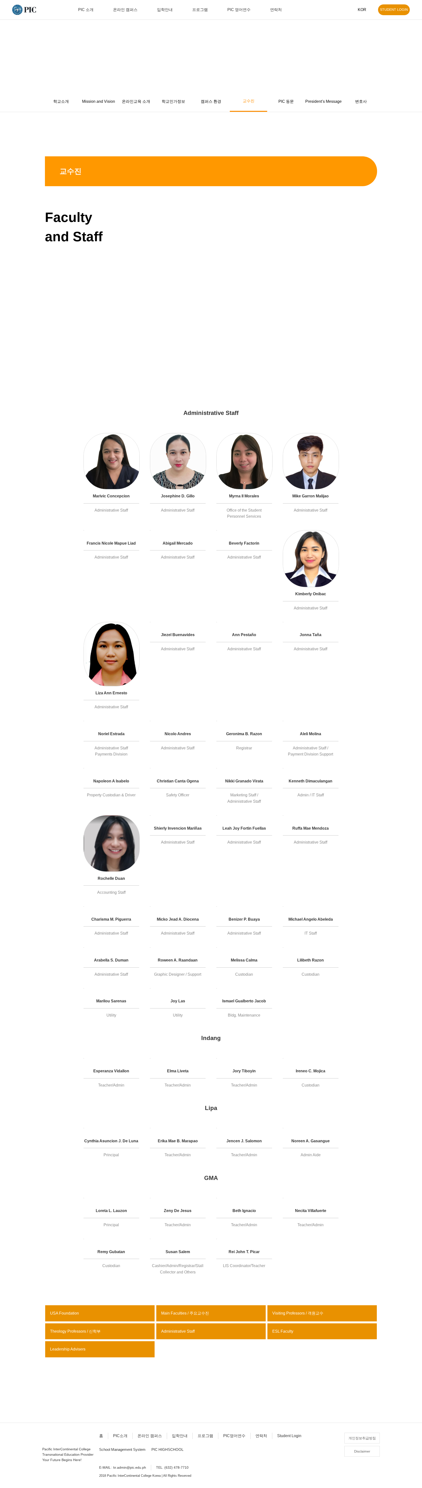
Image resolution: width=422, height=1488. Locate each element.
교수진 (248, 101)
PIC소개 (120, 1436)
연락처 (261, 1436)
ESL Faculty (282, 1331)
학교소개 (61, 101)
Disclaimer (362, 1451)
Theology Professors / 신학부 (75, 1331)
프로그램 (205, 1436)
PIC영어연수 (234, 1436)
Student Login (289, 1436)
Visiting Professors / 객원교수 (297, 1313)
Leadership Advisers (67, 1349)
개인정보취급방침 (362, 1438)
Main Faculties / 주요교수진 (185, 1313)
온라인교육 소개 (136, 101)
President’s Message (323, 101)
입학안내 (180, 1436)
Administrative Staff (178, 1331)
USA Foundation (64, 1313)
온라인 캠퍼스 (149, 1436)
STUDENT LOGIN (394, 9)
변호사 (361, 101)
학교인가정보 (173, 101)
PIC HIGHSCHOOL (167, 1449)
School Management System (122, 1449)
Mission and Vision (98, 101)
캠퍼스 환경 (211, 101)
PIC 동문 (286, 101)
